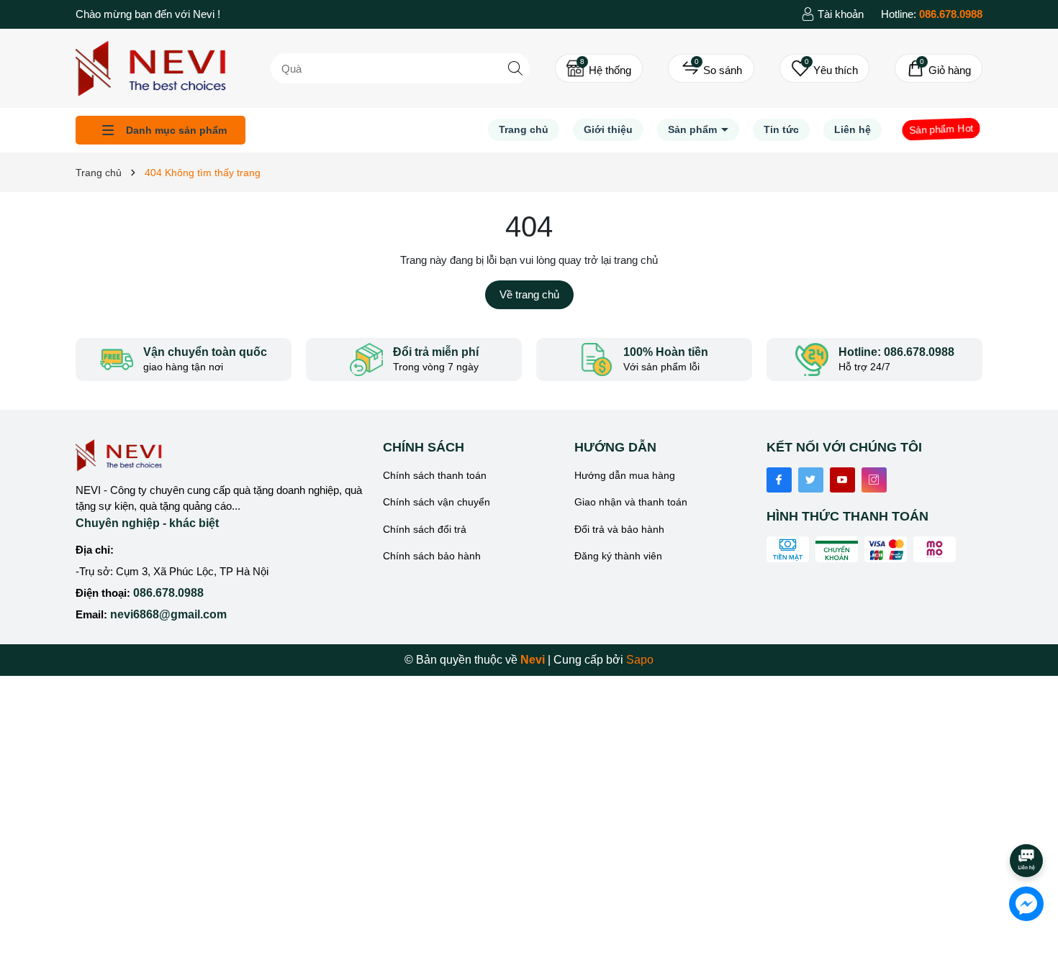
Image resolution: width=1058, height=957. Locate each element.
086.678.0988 (168, 593)
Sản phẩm (694, 129)
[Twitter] (810, 480)
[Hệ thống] (599, 68)
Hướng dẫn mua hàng (624, 475)
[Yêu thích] (824, 68)
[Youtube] (842, 480)
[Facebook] (779, 480)
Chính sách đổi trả (424, 529)
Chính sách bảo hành (432, 556)
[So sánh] (711, 68)
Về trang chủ (529, 294)
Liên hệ (852, 129)
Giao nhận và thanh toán (630, 502)
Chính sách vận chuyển (436, 502)
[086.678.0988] (931, 14)
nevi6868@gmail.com (168, 614)
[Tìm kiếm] (515, 68)
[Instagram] (874, 480)
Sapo (640, 660)
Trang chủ (523, 129)
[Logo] (151, 67)
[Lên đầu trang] (1027, 820)
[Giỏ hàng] (938, 68)
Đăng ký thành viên (618, 556)
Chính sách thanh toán (435, 475)
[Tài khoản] (832, 14)
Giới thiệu (608, 129)
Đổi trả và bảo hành (619, 529)
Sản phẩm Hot (941, 129)
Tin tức (781, 129)
